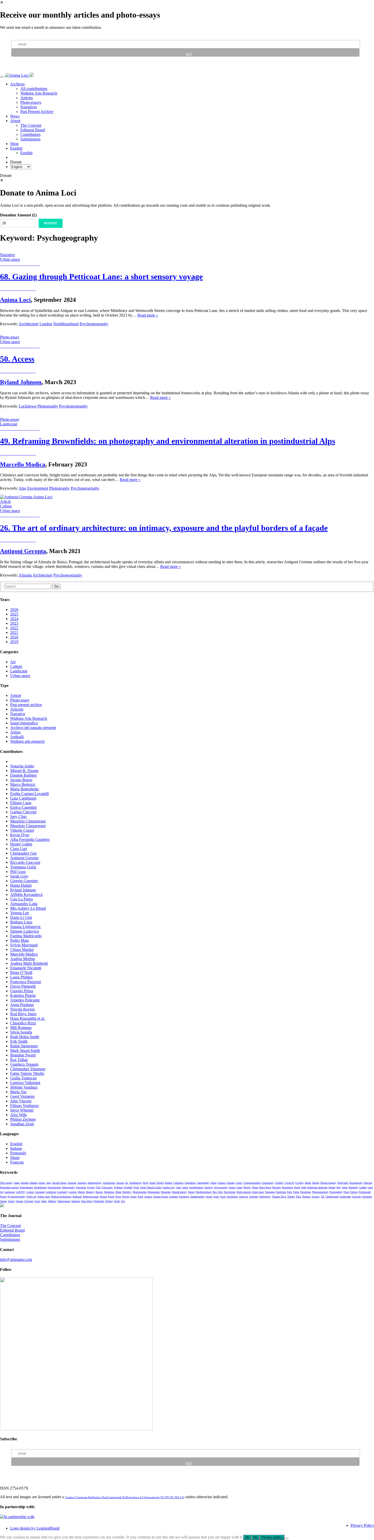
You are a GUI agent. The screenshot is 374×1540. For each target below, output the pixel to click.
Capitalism (190, 1182)
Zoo (123, 1201)
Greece (232, 1187)
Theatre (291, 1196)
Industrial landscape (317, 1187)
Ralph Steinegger (24, 1046)
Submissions (30, 139)
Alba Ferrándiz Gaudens (30, 839)
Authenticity (135, 1182)
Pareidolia (281, 1192)
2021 (14, 632)
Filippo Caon (20, 803)
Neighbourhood (66, 324)
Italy (338, 1187)
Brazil (153, 1182)
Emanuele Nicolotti (25, 968)
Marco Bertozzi (22, 784)
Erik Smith (18, 1041)
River (118, 1196)
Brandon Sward (23, 1055)
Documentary (356, 1182)
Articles (26, 98)
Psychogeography (94, 324)
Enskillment (40, 1187)
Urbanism (367, 1196)
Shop (14, 143)
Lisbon (30, 1192)
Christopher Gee (23, 853)
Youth (117, 1201)
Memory (90, 1192)
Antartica (82, 1182)
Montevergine (140, 1192)
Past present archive (26, 704)
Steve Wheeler (22, 1110)
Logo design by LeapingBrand (35, 1528)
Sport (223, 1196)
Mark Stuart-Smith (25, 1050)
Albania (33, 1182)
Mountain (166, 1192)
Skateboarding (197, 1196)
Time (298, 1196)
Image (297, 1187)
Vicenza (19, 1201)
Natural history (179, 1192)
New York (217, 1192)
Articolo (16, 709)
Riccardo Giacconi (25, 862)
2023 (14, 623)
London (45, 324)
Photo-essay (20, 700)
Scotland (173, 1196)
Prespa (3, 1196)
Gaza (178, 1187)
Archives (17, 84)
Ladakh (363, 1187)
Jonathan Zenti (22, 1124)
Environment (37, 488)
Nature (191, 1192)
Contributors (30, 134)
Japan (345, 1187)
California (178, 1182)
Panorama (270, 1192)
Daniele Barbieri (23, 775)
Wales (44, 1201)
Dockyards (342, 1182)
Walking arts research (27, 741)
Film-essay (107, 1187)
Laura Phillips (21, 977)
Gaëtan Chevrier (23, 812)
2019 (14, 642)
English (16, 148)
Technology (265, 1196)
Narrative (17, 714)
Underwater (345, 1196)
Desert (308, 1182)
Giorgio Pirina (21, 991)
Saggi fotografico (24, 723)
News (15, 116)
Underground (332, 1196)
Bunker (168, 1182)
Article (15, 695)
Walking (52, 1201)
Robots (126, 1196)
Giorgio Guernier (24, 881)
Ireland (331, 1187)
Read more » (147, 315)
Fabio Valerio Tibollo (27, 1073)
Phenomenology (320, 1192)
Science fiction (160, 1196)
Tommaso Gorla (23, 867)
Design (315, 1182)
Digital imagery (328, 1182)
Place (346, 1192)
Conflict (279, 1182)
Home (255, 1187)
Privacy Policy (362, 1525)
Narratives (28, 107)
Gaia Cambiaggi (23, 798)
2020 (14, 637)
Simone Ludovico (24, 931)
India (303, 1187)
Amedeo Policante (25, 1000)
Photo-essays (30, 102)
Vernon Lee (19, 913)
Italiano (16, 1148)
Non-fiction (229, 1192)
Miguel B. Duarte (24, 770)
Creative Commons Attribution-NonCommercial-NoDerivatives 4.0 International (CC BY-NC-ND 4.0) (124, 1497)
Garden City (169, 1187)
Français (17, 1162)
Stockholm (232, 1196)
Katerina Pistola (23, 995)
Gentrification (196, 1187)
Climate (230, 1182)
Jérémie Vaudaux (24, 1087)
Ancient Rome (59, 1182)
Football (128, 1187)
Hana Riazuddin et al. (27, 1018)
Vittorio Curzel (22, 830)
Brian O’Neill (21, 972)
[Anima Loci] (17, 75)
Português (18, 1153)
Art (13, 662)
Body (146, 1182)
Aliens (41, 1182)
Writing (109, 1201)
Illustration (287, 1187)
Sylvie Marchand (24, 945)
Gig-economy (221, 1187)
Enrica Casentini (23, 807)
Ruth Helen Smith (24, 1037)
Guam (239, 1187)
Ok (247, 1537)
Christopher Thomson (27, 1069)
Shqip (15, 1157)
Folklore (118, 1187)
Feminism (81, 1187)
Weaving (75, 1201)
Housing (276, 1187)
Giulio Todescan (23, 1078)
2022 (14, 628)
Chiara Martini (22, 949)
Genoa (185, 1187)
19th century (6, 1182)
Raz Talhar (19, 1060)
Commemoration (252, 1182)
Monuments (154, 1192)
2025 (14, 614)
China (213, 1182)
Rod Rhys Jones (23, 1014)
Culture (16, 666)
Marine (81, 1192)
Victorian (28, 1201)
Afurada (25, 575)
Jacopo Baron (21, 780)
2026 (14, 609)
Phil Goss (18, 871)
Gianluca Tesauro (24, 1064)
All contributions (33, 88)
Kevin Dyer (19, 835)
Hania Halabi (21, 885)
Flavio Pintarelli (23, 986)
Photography (47, 406)
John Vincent (20, 1101)
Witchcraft (98, 1201)
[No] (286, 1538)
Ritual (111, 1196)
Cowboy (299, 1182)
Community (268, 1182)
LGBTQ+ (21, 1192)
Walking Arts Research (38, 93)
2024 (14, 619)
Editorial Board (32, 130)
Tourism (306, 1196)
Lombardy (62, 1192)
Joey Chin (18, 816)
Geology (208, 1187)
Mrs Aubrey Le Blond (28, 908)
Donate (50, 223)
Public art (31, 1196)
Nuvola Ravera (22, 1009)
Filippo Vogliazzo (24, 1105)
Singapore (184, 1196)
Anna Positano (22, 1004)
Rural (140, 1196)
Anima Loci (15, 299)
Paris (289, 1192)
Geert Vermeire (22, 1096)
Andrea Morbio (22, 959)
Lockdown (27, 406)
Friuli (136, 1187)
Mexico (99, 1192)
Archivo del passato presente (33, 727)
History (247, 1187)
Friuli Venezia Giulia (151, 1187)
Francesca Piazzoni (25, 982)
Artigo (15, 732)
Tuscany (315, 1196)
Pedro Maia (19, 940)
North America (243, 1192)
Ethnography (68, 1187)
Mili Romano (21, 1027)
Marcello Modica (22, 464)
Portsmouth (365, 1192)
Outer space (258, 1192)
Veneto (3, 1201)
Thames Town (279, 1196)
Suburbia (253, 1196)
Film (98, 1187)
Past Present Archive (36, 111)
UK (322, 1196)
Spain (216, 1196)
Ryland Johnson (20, 382)
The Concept (30, 125)
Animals (72, 1182)
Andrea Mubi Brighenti (29, 963)
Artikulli (17, 737)
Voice (37, 1201)
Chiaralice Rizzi (23, 1023)
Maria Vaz (18, 1092)
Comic (238, 1182)
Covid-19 (289, 1182)
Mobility (127, 1192)
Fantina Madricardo (26, 936)
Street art (243, 1196)
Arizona (120, 1182)
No (255, 1537)
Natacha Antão (22, 766)
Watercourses (63, 1201)
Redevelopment (91, 1196)
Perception (305, 1192)
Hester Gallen (21, 844)
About (15, 121)
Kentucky (353, 1187)
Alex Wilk (18, 1115)
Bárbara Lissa (21, 922)
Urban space (20, 675)
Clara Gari (18, 848)
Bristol (160, 1182)
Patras (296, 1192)
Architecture (28, 324)
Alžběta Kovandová (26, 894)
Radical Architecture (61, 1196)
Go (56, 586)
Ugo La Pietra (21, 899)
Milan (118, 1192)
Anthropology (95, 1182)
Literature (40, 1192)
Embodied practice (9, 1187)
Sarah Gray (19, 876)
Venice (11, 1201)
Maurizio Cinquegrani (28, 821)
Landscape (18, 671)
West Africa (86, 1201)
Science (148, 1196)
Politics (354, 1192)
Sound (209, 1196)
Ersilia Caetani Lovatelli (29, 793)
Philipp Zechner (23, 1119)
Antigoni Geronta (23, 551)
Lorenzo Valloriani (25, 1082)
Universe (356, 1196)
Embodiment (26, 1187)
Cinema (221, 1182)
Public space (43, 1196)
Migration (109, 1192)
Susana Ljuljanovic (25, 926)
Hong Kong (265, 1187)
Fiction (91, 1187)
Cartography (203, 1182)
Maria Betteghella (24, 789)
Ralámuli (77, 1196)
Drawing (368, 1182)
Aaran (17, 1182)
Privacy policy (272, 1537)
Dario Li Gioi (21, 917)
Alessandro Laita (23, 904)
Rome (134, 1196)
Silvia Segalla (21, 1032)
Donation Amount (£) (18, 215)
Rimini (103, 1196)
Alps (22, 488)
